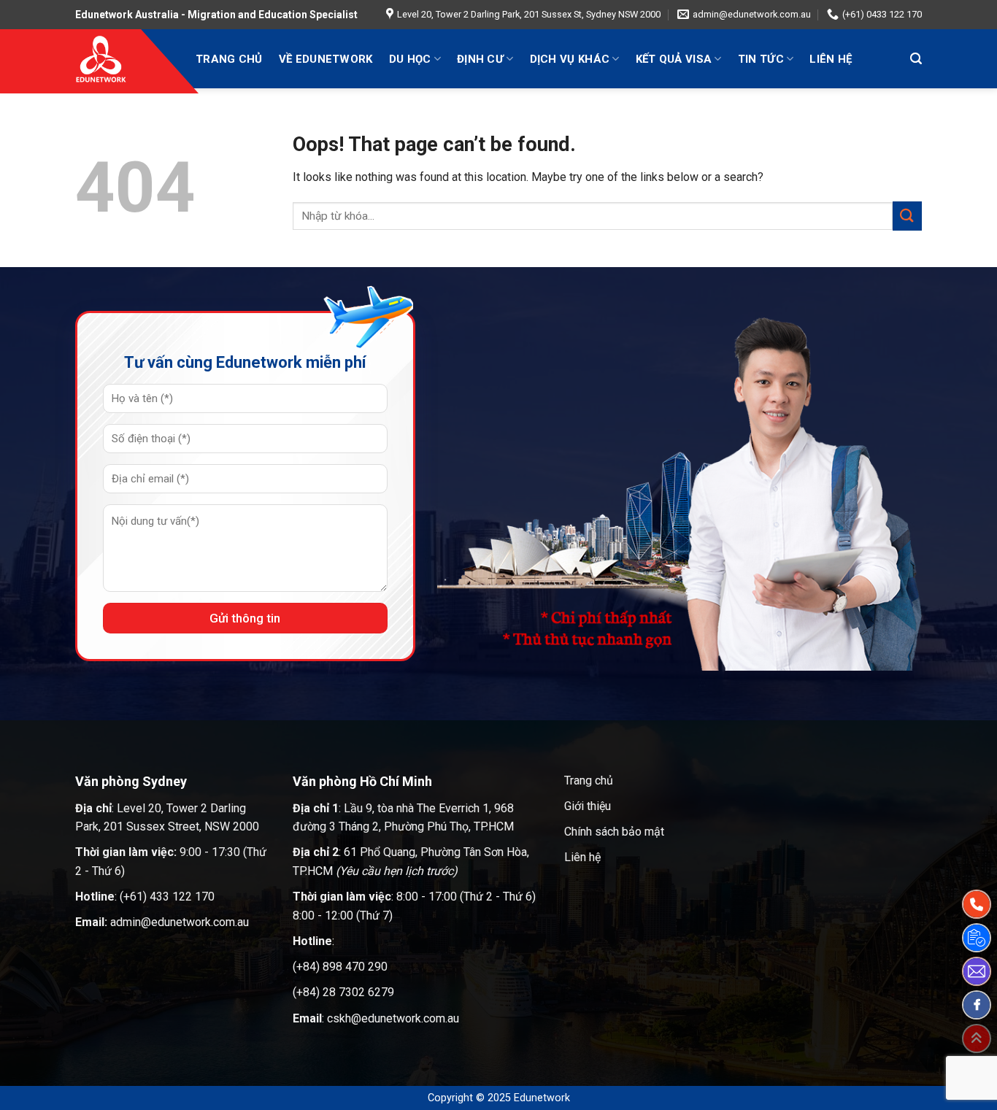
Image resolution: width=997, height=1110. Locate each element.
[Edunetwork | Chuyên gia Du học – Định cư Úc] (124, 58)
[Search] (916, 59)
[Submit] (907, 215)
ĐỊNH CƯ (480, 59)
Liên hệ (582, 857)
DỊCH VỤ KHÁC (570, 59)
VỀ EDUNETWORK (326, 59)
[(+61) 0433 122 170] (976, 904)
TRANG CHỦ (229, 59)
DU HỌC (410, 59)
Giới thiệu (587, 806)
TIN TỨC (761, 59)
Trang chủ (588, 780)
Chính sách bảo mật (614, 832)
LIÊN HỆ (830, 59)
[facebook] (976, 1005)
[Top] (976, 1038)
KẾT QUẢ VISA (674, 59)
